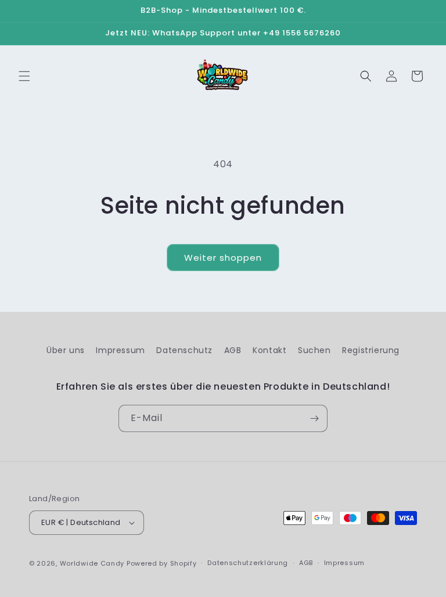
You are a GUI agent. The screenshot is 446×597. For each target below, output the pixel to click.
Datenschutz (184, 350)
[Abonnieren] (314, 418)
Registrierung (371, 350)
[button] (24, 76)
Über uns (65, 350)
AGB (233, 350)
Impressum (120, 350)
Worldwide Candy (92, 563)
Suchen (314, 350)
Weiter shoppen (223, 257)
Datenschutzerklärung (247, 562)
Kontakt (269, 350)
